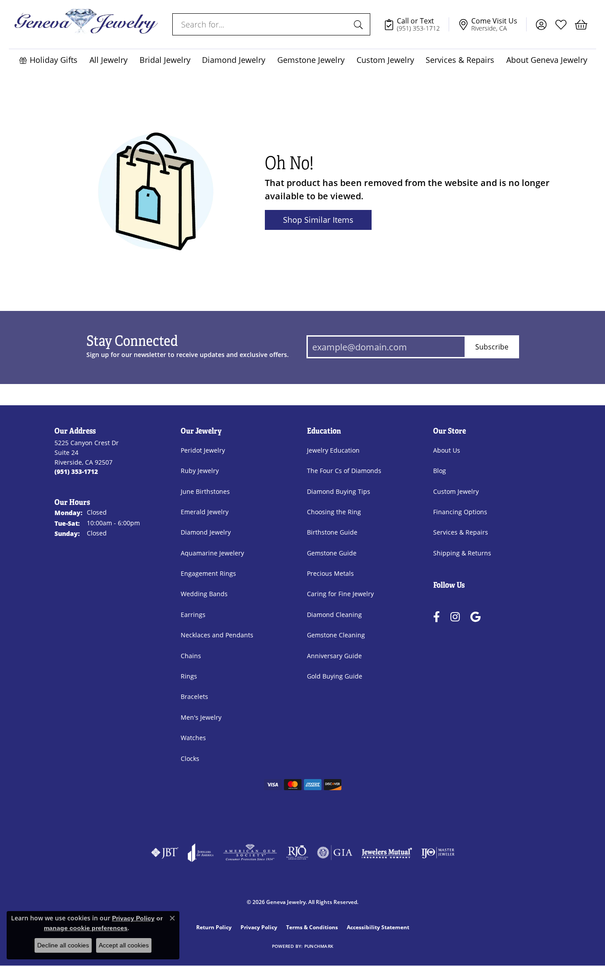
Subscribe (491, 346)
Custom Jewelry (385, 60)
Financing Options (460, 512)
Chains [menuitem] (191, 656)
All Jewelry (108, 60)
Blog (439, 470)
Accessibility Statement (378, 927)
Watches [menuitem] (193, 737)
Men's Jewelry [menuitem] (201, 717)
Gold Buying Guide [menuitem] (334, 676)
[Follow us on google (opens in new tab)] (475, 616)
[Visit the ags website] (250, 853)
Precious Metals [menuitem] (330, 573)
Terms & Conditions (312, 927)
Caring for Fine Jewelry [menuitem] (340, 594)
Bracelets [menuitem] (194, 696)
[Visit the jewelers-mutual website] (386, 853)
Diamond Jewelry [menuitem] (206, 532)
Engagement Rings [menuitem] (208, 573)
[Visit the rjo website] (297, 853)
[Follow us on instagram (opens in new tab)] (455, 616)
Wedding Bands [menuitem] (204, 594)
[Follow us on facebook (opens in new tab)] (436, 616)
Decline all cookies (63, 945)
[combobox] (261, 24)
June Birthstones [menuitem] (205, 491)
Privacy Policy (258, 927)
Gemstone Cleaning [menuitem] (336, 635)
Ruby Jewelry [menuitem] (200, 470)
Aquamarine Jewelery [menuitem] (212, 553)
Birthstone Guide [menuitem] (332, 532)
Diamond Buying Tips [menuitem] (338, 491)
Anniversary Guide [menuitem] (334, 656)
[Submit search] (359, 24)
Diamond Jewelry (233, 60)
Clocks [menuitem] (190, 758)
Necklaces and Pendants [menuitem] (217, 635)
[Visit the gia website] (335, 853)
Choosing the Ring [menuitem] (334, 512)
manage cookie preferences (86, 927)
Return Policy (214, 927)
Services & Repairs (460, 60)
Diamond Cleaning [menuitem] (334, 614)
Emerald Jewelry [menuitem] (205, 512)
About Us (446, 450)
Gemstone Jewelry (311, 60)
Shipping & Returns (462, 553)
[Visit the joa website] (200, 853)
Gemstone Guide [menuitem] (332, 553)
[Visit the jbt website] (165, 853)
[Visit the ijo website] (437, 853)
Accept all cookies (124, 945)
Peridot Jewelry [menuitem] (203, 450)
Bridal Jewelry (165, 60)
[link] (416, 24)
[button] (541, 24)
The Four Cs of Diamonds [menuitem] (344, 470)
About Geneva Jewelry (546, 60)
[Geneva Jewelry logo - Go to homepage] (86, 24)
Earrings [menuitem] (193, 614)
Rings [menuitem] (189, 676)
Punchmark (318, 946)
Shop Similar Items (318, 219)
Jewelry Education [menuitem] (333, 450)
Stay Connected (132, 341)
